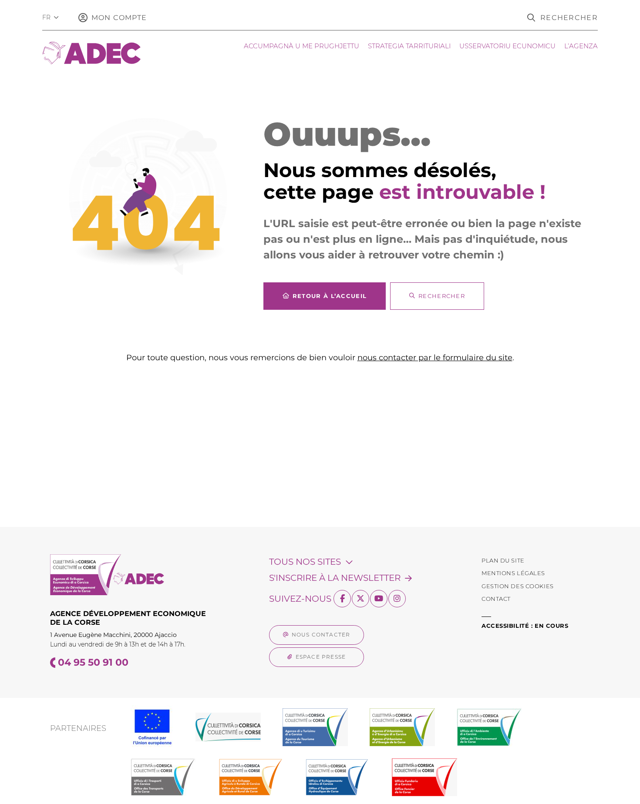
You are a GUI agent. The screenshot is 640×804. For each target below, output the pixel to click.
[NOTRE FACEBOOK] (342, 598)
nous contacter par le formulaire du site (434, 357)
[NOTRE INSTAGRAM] (397, 598)
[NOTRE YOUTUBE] (378, 598)
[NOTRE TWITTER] (360, 598)
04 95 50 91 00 (93, 662)
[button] (562, 17)
